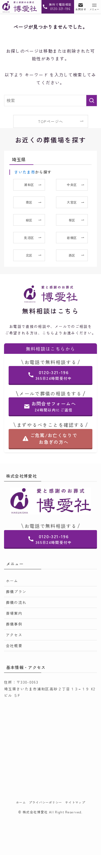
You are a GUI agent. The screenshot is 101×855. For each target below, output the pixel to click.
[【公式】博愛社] (19, 7)
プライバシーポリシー (45, 802)
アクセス (14, 634)
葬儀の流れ (16, 602)
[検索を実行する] (91, 100)
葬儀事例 (14, 624)
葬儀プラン (16, 591)
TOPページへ (50, 121)
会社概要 (14, 645)
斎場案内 (14, 613)
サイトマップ (75, 802)
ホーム (12, 580)
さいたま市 (24, 172)
